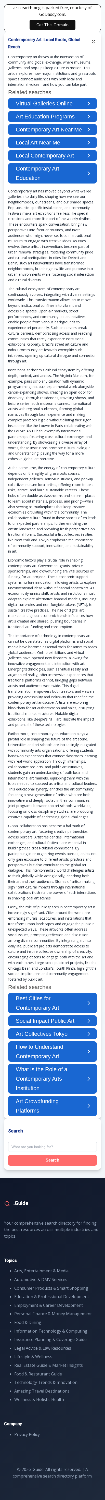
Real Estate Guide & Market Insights (48, 1365)
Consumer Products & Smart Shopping (51, 1288)
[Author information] (93, 42)
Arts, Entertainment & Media (41, 1271)
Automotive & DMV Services (40, 1279)
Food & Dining (27, 1322)
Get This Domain (52, 25)
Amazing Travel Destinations (42, 1391)
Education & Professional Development (51, 1296)
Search (52, 1160)
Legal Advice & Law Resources (42, 1348)
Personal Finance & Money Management (53, 1313)
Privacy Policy (27, 1434)
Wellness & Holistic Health (39, 1399)
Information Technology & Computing (50, 1331)
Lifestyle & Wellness (33, 1356)
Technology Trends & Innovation (45, 1382)
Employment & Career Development (48, 1305)
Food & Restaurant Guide (38, 1374)
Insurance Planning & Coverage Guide (50, 1339)
